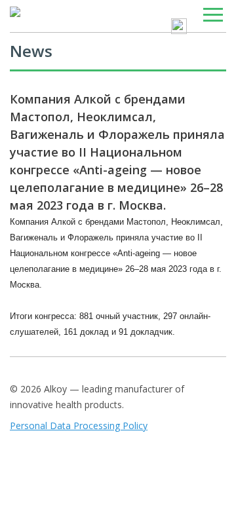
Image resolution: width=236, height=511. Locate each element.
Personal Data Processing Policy (79, 425)
